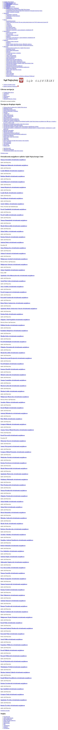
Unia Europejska (10, 74)
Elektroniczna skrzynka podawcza (14, 59)
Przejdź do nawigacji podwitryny (10, 4)
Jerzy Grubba (12, 286)
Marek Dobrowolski (14, 226)
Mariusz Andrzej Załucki (15, 672)
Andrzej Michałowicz (14, 413)
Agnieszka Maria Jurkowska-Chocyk (19, 308)
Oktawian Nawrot (13, 441)
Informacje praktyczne (9, 149)
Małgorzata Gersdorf (14, 259)
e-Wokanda (8, 24)
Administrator (6, 725)
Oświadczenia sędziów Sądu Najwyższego (15, 62)
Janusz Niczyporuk (13, 446)
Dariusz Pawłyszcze (13, 463)
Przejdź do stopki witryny (9, 6)
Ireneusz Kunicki (13, 369)
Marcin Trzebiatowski (14, 611)
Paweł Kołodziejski (13, 341)
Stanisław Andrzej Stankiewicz (17, 540)
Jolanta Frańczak (13, 253)
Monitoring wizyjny (10, 49)
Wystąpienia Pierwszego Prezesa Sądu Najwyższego (18, 9)
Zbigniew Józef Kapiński (15, 319)
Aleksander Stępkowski (15, 562)
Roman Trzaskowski (14, 606)
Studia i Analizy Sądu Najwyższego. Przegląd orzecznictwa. (19, 45)
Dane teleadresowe (10, 58)
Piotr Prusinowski (13, 485)
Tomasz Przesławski (14, 490)
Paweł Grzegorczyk (13, 292)
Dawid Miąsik (12, 408)
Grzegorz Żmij (12, 694)
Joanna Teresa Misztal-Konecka (17, 430)
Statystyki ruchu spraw (11, 28)
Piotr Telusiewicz (13, 595)
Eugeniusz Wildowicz (14, 645)
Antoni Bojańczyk (13, 187)
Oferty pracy (9, 72)
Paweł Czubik (12, 215)
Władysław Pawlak (13, 457)
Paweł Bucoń (12, 198)
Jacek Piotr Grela (13, 281)
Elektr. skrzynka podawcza (9, 720)
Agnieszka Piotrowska (14, 474)
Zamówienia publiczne (11, 68)
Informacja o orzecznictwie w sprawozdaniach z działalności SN (20, 37)
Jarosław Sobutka (13, 534)
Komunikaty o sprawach (11, 14)
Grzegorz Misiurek (13, 424)
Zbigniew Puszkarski (14, 496)
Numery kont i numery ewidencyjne (14, 60)
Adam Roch (11, 507)
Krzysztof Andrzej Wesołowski (17, 628)
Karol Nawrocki (13, 435)
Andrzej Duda (12, 242)
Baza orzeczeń (9, 33)
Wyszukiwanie (6, 716)
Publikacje (5, 40)
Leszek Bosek (12, 193)
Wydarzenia (9, 17)
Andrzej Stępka (12, 556)
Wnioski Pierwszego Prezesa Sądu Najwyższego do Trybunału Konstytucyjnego (24, 10)
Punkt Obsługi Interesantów (12, 50)
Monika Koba (12, 336)
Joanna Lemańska (13, 380)
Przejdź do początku (5, 710)
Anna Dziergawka (13, 248)
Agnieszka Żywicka (14, 700)
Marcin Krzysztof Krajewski (16, 358)
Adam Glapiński (13, 270)
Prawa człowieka (10, 73)
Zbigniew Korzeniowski (15, 347)
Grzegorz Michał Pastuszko (16, 452)
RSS (4, 724)
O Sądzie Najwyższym (8, 1)
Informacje (5, 46)
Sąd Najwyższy (7, 148)
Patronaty (8, 51)
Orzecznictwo (6, 31)
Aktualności (6, 13)
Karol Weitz (11, 623)
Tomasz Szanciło (13, 573)
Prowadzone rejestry (10, 27)
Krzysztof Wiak (12, 634)
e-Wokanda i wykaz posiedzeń (13, 15)
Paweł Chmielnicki (13, 209)
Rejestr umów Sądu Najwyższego (13, 69)
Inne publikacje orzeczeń (11, 39)
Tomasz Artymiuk (13, 159)
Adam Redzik (12, 501)
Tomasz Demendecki (14, 220)
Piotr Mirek (11, 419)
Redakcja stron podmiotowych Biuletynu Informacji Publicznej (20, 76)
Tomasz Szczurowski (14, 584)
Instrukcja (5, 727)
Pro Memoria (6, 728)
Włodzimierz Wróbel (14, 667)
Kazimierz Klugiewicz (14, 330)
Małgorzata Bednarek (14, 165)
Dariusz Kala (12, 314)
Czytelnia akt (9, 26)
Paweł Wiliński (12, 650)
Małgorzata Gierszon (14, 264)
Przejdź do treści (7, 5)
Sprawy (5, 19)
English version (9, 84)
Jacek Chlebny (12, 204)
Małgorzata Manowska (15, 396)
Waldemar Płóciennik (14, 479)
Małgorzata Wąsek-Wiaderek (16, 617)
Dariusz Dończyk (13, 237)
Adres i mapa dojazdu (11, 55)
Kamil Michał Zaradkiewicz (16, 678)
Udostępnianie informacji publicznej (14, 65)
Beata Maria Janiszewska (15, 303)
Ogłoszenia (8, 71)
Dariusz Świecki (12, 589)
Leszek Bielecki (12, 170)
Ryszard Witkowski (14, 656)
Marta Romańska (13, 512)
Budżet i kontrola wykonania (12, 12)
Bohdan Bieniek (13, 176)
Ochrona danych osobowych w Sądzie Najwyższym (18, 47)
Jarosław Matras (13, 402)
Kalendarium (9, 18)
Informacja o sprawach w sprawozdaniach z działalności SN (19, 30)
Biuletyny (8, 36)
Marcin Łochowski (13, 385)
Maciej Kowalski (13, 352)
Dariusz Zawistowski (14, 683)
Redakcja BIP (6, 721)
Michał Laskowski (13, 374)
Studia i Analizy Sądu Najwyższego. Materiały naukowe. (19, 44)
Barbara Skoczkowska (14, 529)
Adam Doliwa (12, 231)
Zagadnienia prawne (10, 21)
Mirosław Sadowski (14, 518)
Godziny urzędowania (11, 56)
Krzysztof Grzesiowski (14, 297)
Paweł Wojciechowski (14, 661)
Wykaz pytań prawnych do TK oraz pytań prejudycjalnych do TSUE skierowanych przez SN (27, 22)
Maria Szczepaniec (13, 578)
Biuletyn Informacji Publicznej (10, 86)
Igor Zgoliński (12, 689)
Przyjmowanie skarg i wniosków (13, 53)
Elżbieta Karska (13, 325)
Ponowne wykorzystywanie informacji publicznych (17, 67)
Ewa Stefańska (12, 551)
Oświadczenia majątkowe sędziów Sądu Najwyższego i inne (19, 63)
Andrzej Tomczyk (13, 600)
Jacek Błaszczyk (13, 182)
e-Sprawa (8, 23)
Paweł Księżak (12, 363)
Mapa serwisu (6, 8)
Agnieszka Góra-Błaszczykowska (17, 275)
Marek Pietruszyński (14, 468)
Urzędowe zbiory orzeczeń (12, 35)
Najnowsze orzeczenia (11, 32)
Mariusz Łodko (12, 391)
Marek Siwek (12, 523)
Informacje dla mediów (11, 64)
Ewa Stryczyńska (13, 567)
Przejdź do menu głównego (9, 2)
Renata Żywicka (13, 705)
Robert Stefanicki (13, 545)
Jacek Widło (11, 639)
